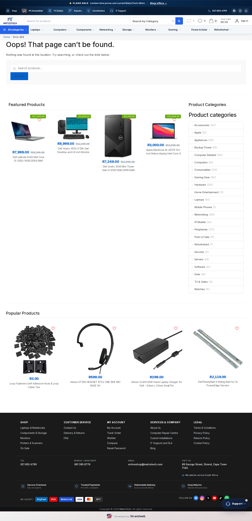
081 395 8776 (82, 464)
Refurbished (221, 29)
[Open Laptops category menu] (42, 29)
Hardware (200, 184)
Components (83, 29)
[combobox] (77, 21)
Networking (106, 29)
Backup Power (203, 147)
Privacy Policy (202, 432)
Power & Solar (199, 29)
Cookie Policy (201, 443)
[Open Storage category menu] (133, 29)
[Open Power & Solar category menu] (209, 29)
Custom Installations (161, 438)
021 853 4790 (28, 464)
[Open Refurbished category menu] (230, 29)
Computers (60, 29)
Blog (152, 448)
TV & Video (201, 281)
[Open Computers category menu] (68, 29)
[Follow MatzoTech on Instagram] (240, 10)
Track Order (114, 432)
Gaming (173, 29)
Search (19, 76)
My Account (114, 427)
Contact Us (70, 427)
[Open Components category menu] (93, 29)
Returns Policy (202, 438)
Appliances (200, 140)
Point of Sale (201, 237)
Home (6, 37)
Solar (197, 274)
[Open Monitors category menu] (158, 29)
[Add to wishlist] (40, 120)
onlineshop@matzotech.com (145, 464)
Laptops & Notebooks (32, 427)
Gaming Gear (202, 177)
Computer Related (205, 155)
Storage (127, 29)
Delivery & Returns (74, 432)
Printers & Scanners (31, 443)
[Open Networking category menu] (115, 29)
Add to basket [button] (28, 178)
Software (199, 266)
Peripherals (201, 229)
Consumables (202, 169)
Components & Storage (33, 432)
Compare (112, 443)
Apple (197, 132)
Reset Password (116, 448)
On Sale (24, 448)
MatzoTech (125, 509)
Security (199, 252)
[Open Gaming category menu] (179, 29)
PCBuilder (200, 222)
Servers (198, 259)
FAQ (66, 438)
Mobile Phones (203, 207)
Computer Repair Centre (164, 432)
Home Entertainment (206, 192)
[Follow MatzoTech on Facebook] (234, 10)
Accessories (201, 125)
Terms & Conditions (205, 427)
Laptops (35, 29)
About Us (155, 427)
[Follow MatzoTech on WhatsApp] (246, 10)
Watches (199, 289)
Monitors (150, 29)
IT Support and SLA (161, 443)
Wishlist (111, 438)
